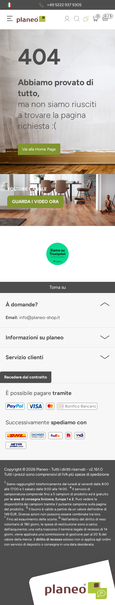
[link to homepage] (31, 19)
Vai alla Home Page (39, 149)
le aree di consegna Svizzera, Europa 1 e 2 (42, 499)
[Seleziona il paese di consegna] (9, 5)
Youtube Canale (27, 189)
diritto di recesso (49, 539)
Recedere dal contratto (25, 377)
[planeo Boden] (72, 588)
